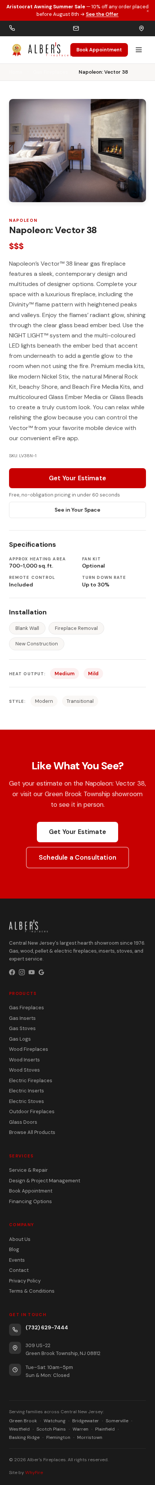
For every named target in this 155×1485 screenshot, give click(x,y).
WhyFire (34, 1473)
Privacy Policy (25, 1281)
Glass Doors (23, 1122)
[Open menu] (139, 50)
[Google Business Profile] (41, 972)
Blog (14, 1249)
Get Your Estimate (77, 478)
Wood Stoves (24, 1070)
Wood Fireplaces (28, 1049)
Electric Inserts (26, 1090)
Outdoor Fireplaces (32, 1111)
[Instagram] (22, 972)
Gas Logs (20, 1039)
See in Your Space (77, 509)
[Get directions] (141, 28)
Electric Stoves (26, 1101)
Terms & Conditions (32, 1291)
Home (16, 72)
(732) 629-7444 (47, 1327)
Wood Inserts (24, 1060)
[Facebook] (12, 972)
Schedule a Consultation (77, 857)
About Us (19, 1239)
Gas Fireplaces (50, 72)
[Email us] (76, 28)
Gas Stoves (22, 1028)
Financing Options (30, 1201)
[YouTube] (32, 972)
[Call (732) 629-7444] (12, 28)
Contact (19, 1270)
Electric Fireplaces (30, 1080)
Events (17, 1260)
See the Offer (102, 14)
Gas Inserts (22, 1018)
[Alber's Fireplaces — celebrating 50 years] (39, 49)
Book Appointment (99, 49)
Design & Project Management (44, 1180)
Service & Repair (28, 1170)
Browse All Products (32, 1132)
